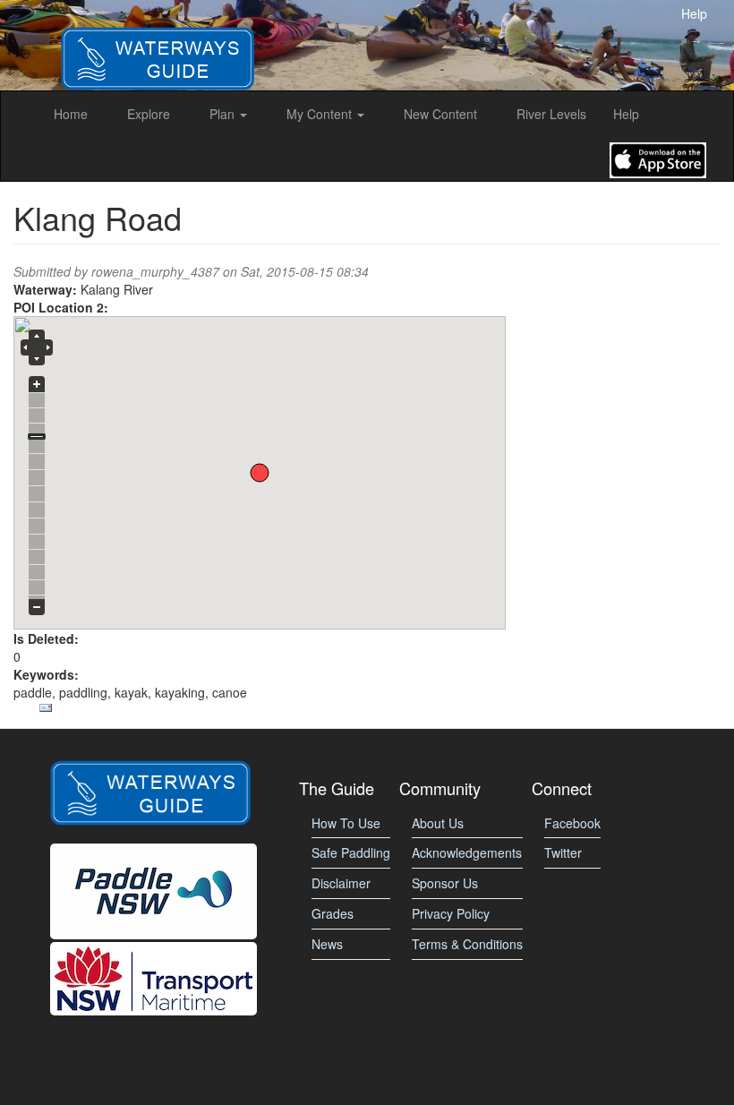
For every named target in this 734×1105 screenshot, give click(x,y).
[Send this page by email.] (45, 708)
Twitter (563, 852)
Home (71, 114)
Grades (333, 913)
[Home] (157, 43)
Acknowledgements (467, 852)
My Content (320, 114)
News (327, 944)
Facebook (572, 823)
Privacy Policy (451, 913)
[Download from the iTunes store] (658, 158)
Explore (148, 114)
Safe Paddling (351, 852)
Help (694, 13)
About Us (438, 823)
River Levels (551, 114)
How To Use (346, 823)
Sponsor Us (445, 883)
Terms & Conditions (467, 944)
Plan (223, 114)
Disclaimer (341, 883)
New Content (440, 114)
